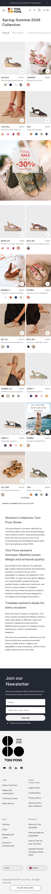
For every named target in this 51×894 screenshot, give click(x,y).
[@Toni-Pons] (4, 768)
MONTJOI (5, 241)
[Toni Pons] (14, 10)
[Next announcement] (48, 3)
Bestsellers (18, 32)
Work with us (8, 803)
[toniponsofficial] (21, 768)
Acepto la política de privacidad (20, 723)
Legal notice (34, 788)
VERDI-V (30, 389)
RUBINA (30, 438)
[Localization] (39, 10)
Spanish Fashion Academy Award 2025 (35, 852)
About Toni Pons (9, 785)
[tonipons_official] (10, 768)
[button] (4, 10)
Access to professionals (8, 844)
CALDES (5, 77)
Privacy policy (34, 798)
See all (5, 32)
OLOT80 (5, 487)
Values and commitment (8, 792)
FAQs (4, 829)
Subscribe (25, 718)
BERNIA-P (5, 290)
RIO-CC (4, 339)
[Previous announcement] (3, 3)
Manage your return (8, 836)
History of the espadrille (34, 826)
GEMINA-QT (6, 389)
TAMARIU (31, 77)
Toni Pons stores (9, 798)
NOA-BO (31, 241)
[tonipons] (16, 768)
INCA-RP (31, 339)
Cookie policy (34, 793)
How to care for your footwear (35, 842)
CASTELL (5, 127)
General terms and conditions (35, 804)
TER (28, 127)
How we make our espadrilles (36, 834)
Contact (6, 824)
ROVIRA (30, 290)
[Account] (34, 10)
